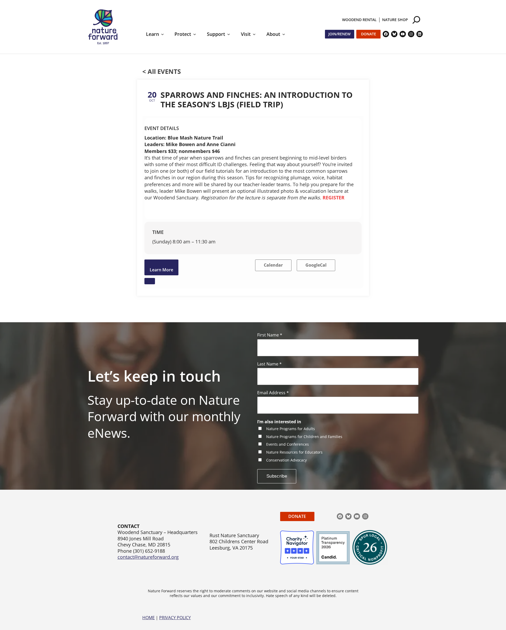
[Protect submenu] (194, 34)
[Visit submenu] (254, 34)
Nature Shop (395, 19)
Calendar (273, 265)
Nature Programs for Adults (290, 429)
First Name (269, 335)
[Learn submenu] (162, 34)
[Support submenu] (228, 34)
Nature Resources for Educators (294, 452)
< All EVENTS (161, 71)
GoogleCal (316, 265)
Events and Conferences (287, 444)
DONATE (297, 516)
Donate (368, 33)
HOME (148, 618)
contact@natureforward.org (148, 557)
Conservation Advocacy (286, 460)
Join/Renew (339, 33)
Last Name (269, 364)
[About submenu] (283, 34)
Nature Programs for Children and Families (304, 437)
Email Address (273, 392)
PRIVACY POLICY (175, 618)
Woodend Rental (359, 19)
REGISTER (333, 197)
